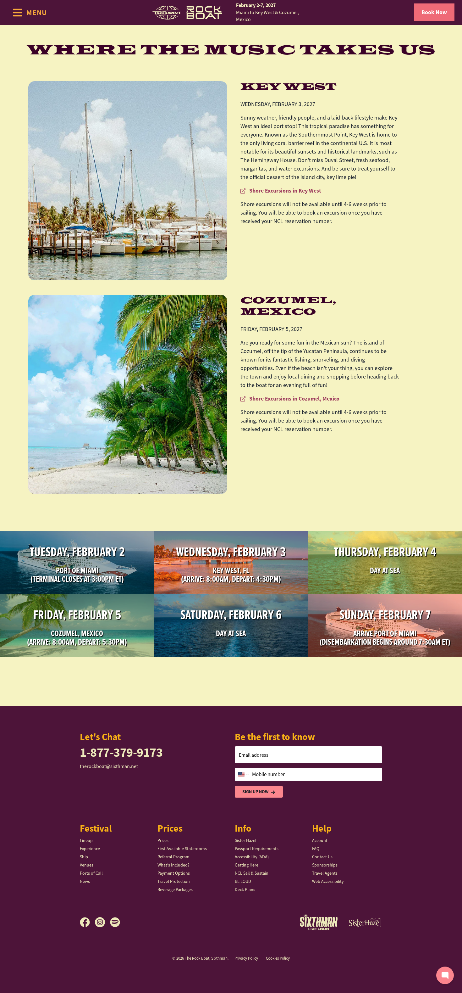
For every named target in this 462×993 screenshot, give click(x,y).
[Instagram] (102, 922)
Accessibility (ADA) (252, 857)
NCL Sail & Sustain (251, 873)
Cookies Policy (278, 958)
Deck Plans (245, 889)
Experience (90, 848)
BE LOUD (243, 881)
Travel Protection (173, 881)
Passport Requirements (256, 848)
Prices (162, 840)
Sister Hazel (245, 840)
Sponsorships (325, 865)
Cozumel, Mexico (288, 306)
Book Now (434, 12)
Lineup (86, 840)
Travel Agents (325, 873)
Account (319, 840)
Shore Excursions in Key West (284, 190)
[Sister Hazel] (365, 922)
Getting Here (246, 865)
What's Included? (173, 865)
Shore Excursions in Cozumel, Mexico (293, 398)
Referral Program (173, 857)
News (85, 881)
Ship (84, 857)
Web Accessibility (328, 881)
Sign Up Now (255, 791)
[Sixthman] (319, 922)
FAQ (315, 848)
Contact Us (322, 857)
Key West (288, 87)
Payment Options (173, 873)
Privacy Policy (246, 958)
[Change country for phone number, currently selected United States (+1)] (242, 774)
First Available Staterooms (182, 848)
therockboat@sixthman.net (109, 766)
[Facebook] (87, 922)
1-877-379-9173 (121, 752)
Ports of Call (91, 873)
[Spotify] (115, 922)
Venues (86, 865)
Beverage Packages (175, 889)
